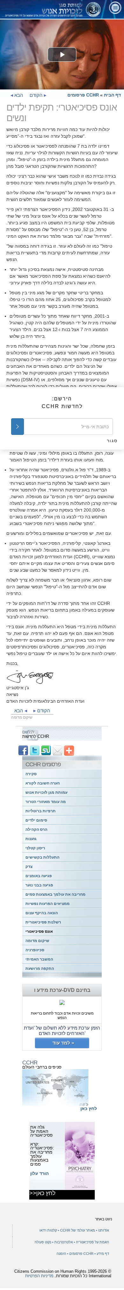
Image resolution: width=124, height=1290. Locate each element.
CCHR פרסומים (83, 94)
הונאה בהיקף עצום (41, 913)
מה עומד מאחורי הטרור (45, 801)
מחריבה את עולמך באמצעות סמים (55, 894)
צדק (28, 866)
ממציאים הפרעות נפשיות (47, 903)
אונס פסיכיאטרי (39, 931)
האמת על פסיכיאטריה (92, 1242)
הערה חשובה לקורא (42, 783)
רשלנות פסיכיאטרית (43, 922)
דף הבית (112, 94)
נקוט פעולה (43, 1242)
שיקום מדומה (37, 941)
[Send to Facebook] (23, 750)
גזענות (31, 839)
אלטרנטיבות (63, 1242)
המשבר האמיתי (39, 959)
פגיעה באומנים (38, 876)
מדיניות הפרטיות (39, 1276)
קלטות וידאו (48, 1230)
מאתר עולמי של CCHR (77, 1230)
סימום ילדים (36, 820)
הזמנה (61, 1253)
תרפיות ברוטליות (40, 811)
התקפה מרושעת (39, 968)
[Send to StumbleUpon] (46, 750)
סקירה (31, 774)
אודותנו (103, 1230)
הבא (18, 95)
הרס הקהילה (36, 829)
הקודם (37, 95)
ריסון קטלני (35, 848)
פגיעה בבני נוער (39, 885)
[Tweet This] (35, 750)
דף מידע (103, 1253)
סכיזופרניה (34, 950)
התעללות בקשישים (42, 857)
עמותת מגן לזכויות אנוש (46, 792)
